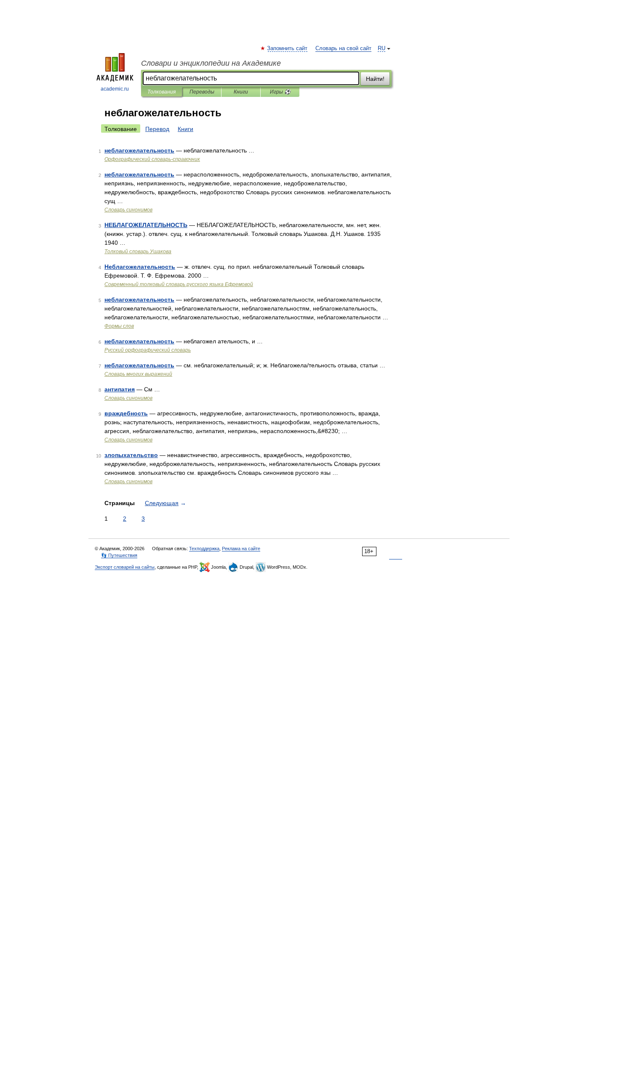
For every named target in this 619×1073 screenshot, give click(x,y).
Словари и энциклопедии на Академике (211, 63)
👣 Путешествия (119, 555)
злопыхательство (131, 455)
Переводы (201, 92)
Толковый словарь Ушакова (137, 251)
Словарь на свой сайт (343, 48)
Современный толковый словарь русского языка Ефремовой (178, 284)
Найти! (375, 78)
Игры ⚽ (280, 92)
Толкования (161, 92)
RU (381, 48)
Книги (241, 92)
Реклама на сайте (241, 548)
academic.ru (115, 89)
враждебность (126, 413)
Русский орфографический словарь (147, 350)
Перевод (157, 129)
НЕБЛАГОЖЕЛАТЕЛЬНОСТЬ (145, 225)
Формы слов (119, 326)
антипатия (119, 389)
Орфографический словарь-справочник (152, 159)
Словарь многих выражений (138, 374)
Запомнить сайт (287, 48)
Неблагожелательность (139, 266)
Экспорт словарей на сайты (125, 567)
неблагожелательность (139, 150)
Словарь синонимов (128, 210)
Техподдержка (204, 548)
